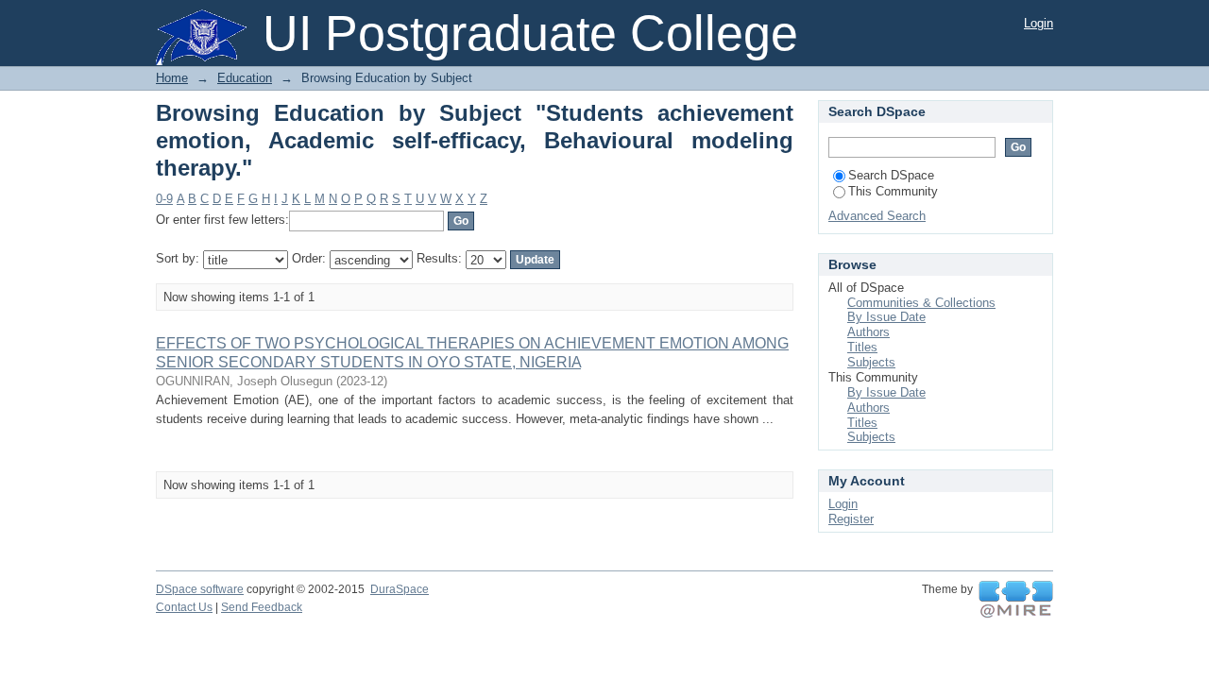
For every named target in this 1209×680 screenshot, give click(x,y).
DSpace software (200, 589)
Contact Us (184, 607)
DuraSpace (399, 589)
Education (244, 78)
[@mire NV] (1016, 599)
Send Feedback (261, 607)
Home (172, 78)
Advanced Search (877, 216)
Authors (868, 332)
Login (1038, 23)
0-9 (164, 199)
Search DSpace (891, 175)
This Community (893, 191)
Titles (862, 347)
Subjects (871, 362)
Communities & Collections (921, 303)
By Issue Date (886, 317)
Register (851, 519)
